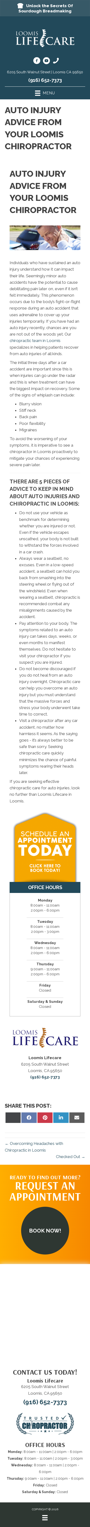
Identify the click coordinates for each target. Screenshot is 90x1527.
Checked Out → (70, 1156)
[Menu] (45, 1518)
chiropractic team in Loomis (35, 340)
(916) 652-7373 (45, 80)
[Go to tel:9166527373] (56, 61)
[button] (45, 8)
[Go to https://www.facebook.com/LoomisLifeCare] (36, 61)
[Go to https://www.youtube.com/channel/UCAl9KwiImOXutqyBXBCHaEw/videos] (46, 61)
